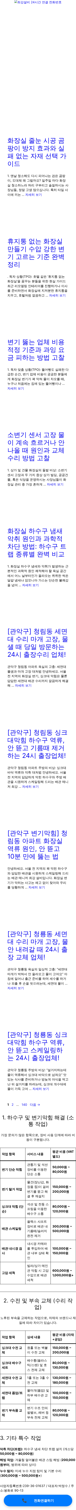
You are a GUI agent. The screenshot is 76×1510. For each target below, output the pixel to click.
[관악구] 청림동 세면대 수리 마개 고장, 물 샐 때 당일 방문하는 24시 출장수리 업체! (37, 642)
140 (24, 1104)
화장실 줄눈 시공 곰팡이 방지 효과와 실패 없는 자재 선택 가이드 (36, 151)
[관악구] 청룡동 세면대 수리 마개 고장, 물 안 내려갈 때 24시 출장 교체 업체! (37, 945)
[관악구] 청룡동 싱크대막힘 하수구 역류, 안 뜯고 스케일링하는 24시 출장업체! (37, 1046)
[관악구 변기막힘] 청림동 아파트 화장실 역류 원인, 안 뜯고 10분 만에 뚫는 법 (37, 844)
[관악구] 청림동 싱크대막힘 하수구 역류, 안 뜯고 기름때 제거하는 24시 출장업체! (37, 743)
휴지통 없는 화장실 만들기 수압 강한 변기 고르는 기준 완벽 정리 (36, 252)
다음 (35, 1104)
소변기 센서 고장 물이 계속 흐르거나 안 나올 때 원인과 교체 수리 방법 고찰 (36, 446)
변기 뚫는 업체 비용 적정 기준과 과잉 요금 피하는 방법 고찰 (36, 349)
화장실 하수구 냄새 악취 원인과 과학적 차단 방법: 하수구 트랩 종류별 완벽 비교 (36, 542)
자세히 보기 (33, 195)
